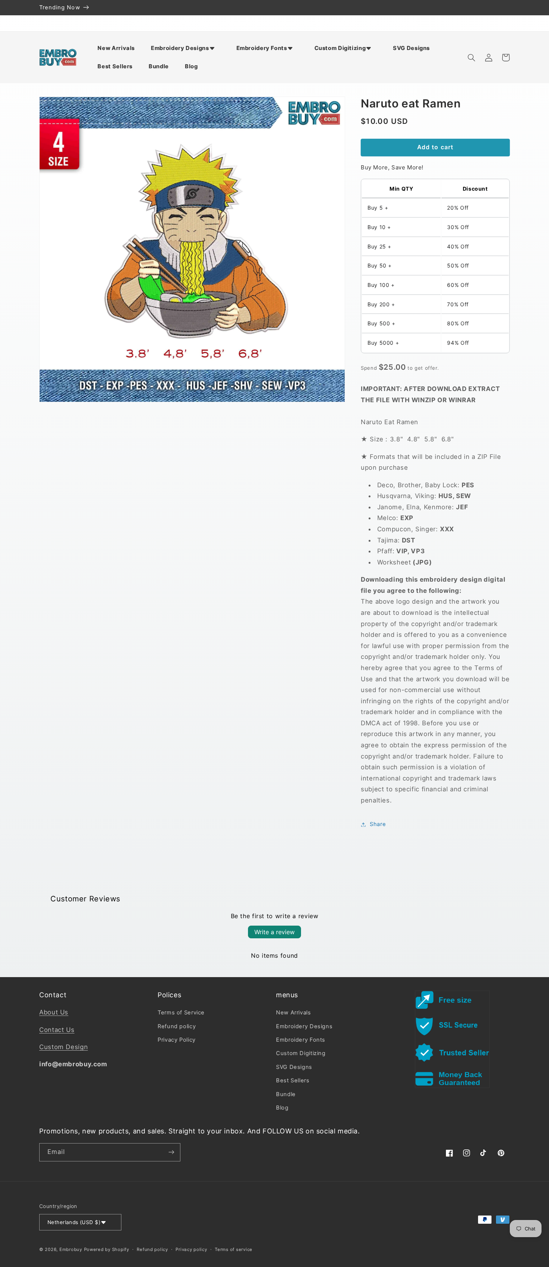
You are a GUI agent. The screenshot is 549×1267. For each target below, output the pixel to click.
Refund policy (177, 1026)
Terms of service (233, 1249)
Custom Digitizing (301, 1053)
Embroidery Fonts (300, 1039)
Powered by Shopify (106, 1249)
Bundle (286, 1094)
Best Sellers (293, 1080)
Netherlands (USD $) (73, 1222)
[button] (185, 48)
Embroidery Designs (304, 1026)
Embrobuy (70, 1249)
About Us (53, 1012)
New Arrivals (293, 1012)
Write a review (274, 932)
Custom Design (63, 1047)
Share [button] (378, 824)
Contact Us (56, 1029)
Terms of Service (181, 1012)
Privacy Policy (177, 1039)
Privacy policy (191, 1249)
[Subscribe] (171, 1152)
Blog (282, 1107)
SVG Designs (294, 1067)
